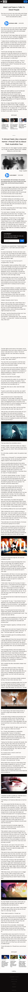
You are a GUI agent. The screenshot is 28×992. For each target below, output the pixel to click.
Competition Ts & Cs (14, 976)
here (2, 947)
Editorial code (14, 979)
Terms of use (14, 981)
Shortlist (21, 37)
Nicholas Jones (13, 23)
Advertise (14, 986)
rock (14, 135)
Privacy (14, 984)
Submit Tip (14, 990)
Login (25, 1)
